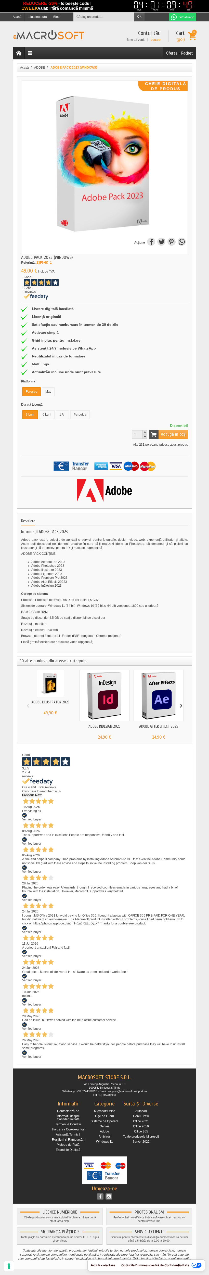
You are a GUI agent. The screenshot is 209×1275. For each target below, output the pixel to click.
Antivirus (105, 1136)
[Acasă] (19, 53)
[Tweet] (161, 242)
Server (104, 1126)
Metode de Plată (68, 1145)
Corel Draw (141, 1116)
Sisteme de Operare (105, 1121)
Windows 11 (104, 1141)
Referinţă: (28, 262)
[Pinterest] (171, 242)
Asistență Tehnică (68, 1134)
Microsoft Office (104, 1111)
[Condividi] (181, 242)
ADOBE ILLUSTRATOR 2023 (50, 702)
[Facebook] (100, 1196)
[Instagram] (109, 1196)
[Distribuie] (151, 242)
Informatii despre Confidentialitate (68, 1117)
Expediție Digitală (68, 1150)
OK (139, 16)
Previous (28, 795)
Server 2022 (141, 1141)
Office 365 (141, 1131)
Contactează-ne (68, 1111)
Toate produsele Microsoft (141, 1136)
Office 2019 (141, 1126)
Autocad (141, 1111)
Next (38, 795)
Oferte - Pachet (179, 53)
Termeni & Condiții (68, 1124)
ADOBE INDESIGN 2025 (104, 726)
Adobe (104, 1131)
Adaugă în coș (173, 434)
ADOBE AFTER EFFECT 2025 (158, 726)
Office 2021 (141, 1121)
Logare (156, 39)
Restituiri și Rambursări (68, 1139)
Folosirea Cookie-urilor (68, 1129)
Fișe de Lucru (104, 1116)
